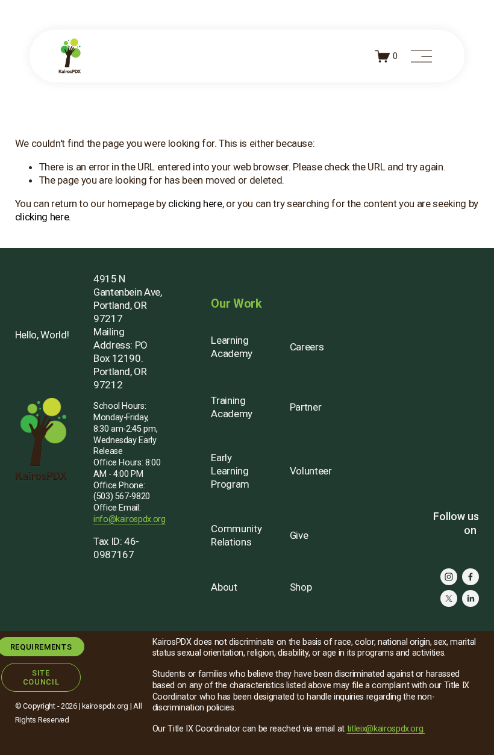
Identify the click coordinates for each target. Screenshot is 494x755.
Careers (307, 347)
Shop (301, 587)
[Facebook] (470, 576)
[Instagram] (448, 576)
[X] (448, 598)
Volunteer (311, 471)
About (224, 587)
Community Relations (236, 535)
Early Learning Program (230, 471)
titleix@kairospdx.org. (386, 729)
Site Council (41, 677)
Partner (306, 407)
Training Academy (231, 407)
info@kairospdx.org (129, 519)
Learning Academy (231, 346)
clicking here (195, 203)
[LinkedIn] (470, 598)
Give (299, 535)
